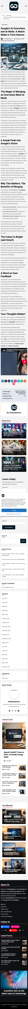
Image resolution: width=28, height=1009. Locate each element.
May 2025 (4, 654)
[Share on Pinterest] (15, 381)
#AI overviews (11, 40)
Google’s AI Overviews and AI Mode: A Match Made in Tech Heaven (13, 31)
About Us (3, 904)
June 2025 (5, 650)
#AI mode (4, 40)
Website (4, 521)
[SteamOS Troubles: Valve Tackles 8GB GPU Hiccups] (24, 396)
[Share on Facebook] (2, 381)
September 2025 (6, 638)
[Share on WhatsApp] (21, 381)
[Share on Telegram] (18, 381)
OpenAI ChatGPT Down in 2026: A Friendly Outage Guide (14, 754)
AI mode (16, 108)
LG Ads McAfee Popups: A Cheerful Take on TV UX (9, 774)
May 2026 (4, 606)
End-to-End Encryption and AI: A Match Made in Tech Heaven (13, 433)
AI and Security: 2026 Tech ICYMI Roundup (13, 559)
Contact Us (4, 907)
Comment (5, 487)
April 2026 (4, 610)
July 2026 (4, 598)
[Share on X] (5, 381)
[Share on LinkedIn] (12, 381)
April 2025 (4, 658)
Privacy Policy (18, 514)
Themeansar (14, 1006)
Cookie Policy (4, 909)
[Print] (13, 383)
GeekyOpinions (9, 38)
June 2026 (5, 602)
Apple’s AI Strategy (13, 346)
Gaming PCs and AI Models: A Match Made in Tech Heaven (13, 466)
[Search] (26, 6)
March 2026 (5, 614)
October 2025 (5, 634)
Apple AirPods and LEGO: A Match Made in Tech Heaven (12, 449)
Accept (14, 510)
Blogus (23, 1004)
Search (4, 536)
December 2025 (6, 626)
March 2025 (5, 662)
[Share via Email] (9, 381)
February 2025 (6, 666)
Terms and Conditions (6, 916)
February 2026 (6, 618)
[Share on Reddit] (25, 381)
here (6, 339)
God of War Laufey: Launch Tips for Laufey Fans (9, 782)
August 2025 (5, 642)
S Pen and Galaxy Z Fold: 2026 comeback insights (9, 790)
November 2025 (6, 630)
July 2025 (4, 646)
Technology (4, 24)
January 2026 (5, 622)
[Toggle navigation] (2, 6)
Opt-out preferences (10, 514)
